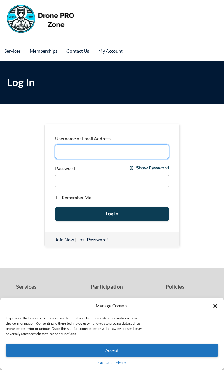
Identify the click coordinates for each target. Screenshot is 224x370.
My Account (110, 51)
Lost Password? (92, 239)
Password (65, 168)
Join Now (64, 239)
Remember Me (76, 197)
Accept (112, 350)
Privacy (120, 362)
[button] (215, 306)
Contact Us (77, 51)
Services (12, 51)
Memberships (43, 51)
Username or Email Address (83, 138)
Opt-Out (105, 362)
